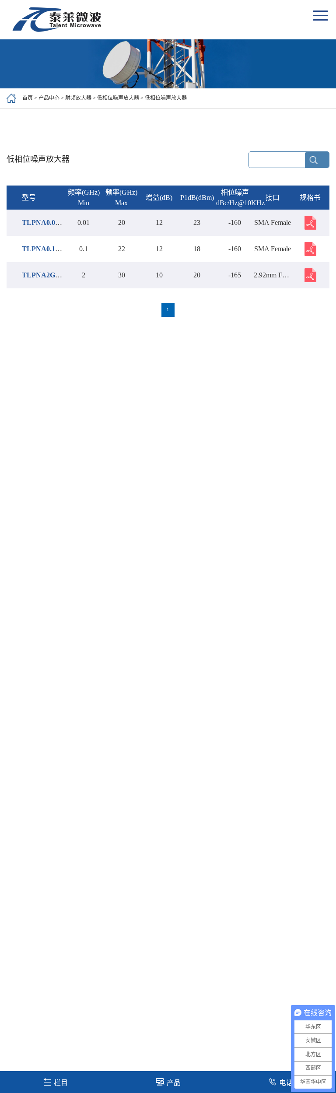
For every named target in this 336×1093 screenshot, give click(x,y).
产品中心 (49, 98)
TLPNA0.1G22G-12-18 (56, 248)
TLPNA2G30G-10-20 (54, 275)
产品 (174, 1082)
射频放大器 (78, 98)
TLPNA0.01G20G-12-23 (58, 222)
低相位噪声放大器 (118, 98)
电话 (286, 1082)
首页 (27, 98)
